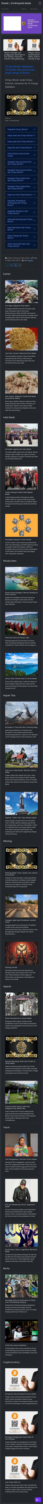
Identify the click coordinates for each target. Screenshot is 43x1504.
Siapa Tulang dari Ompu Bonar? (17, 236)
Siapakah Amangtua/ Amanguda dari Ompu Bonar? (17, 202)
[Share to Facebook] (11, 265)
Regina (30, 260)
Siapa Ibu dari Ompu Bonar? (19, 147)
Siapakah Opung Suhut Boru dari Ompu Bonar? (19, 171)
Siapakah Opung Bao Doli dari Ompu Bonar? (18, 179)
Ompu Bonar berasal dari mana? (18, 154)
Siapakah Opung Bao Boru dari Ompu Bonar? (18, 187)
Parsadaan (34, 9)
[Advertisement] (12, 23)
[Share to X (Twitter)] (15, 265)
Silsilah (15, 9)
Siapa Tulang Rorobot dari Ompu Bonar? (18, 245)
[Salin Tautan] (20, 265)
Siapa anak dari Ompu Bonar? (20, 135)
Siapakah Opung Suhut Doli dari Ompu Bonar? (19, 163)
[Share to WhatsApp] (7, 265)
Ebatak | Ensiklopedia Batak (16, 3)
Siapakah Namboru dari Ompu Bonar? (17, 212)
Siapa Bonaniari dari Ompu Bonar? (19, 228)
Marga (23, 9)
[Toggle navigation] (40, 3)
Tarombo (5, 9)
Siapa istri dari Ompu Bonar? (19, 194)
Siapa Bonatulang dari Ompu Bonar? (20, 220)
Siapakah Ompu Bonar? (17, 129)
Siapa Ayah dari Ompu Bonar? (20, 141)
